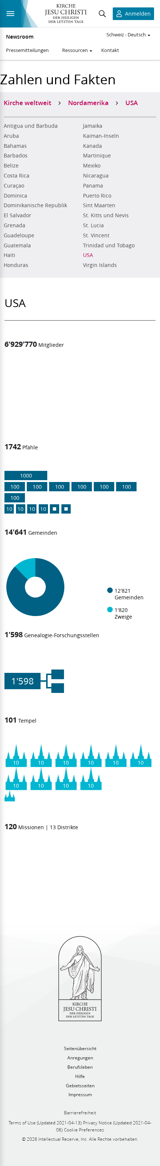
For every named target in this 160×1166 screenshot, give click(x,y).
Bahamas (15, 146)
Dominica (15, 195)
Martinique (97, 155)
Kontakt (110, 50)
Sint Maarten (99, 205)
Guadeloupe (19, 235)
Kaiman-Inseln (101, 136)
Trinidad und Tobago (109, 245)
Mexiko (91, 165)
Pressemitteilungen (27, 50)
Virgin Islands (100, 265)
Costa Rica (16, 175)
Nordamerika (88, 102)
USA (88, 255)
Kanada (92, 146)
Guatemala (17, 245)
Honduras (16, 265)
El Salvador (17, 215)
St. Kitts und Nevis (106, 215)
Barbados (16, 155)
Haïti (9, 255)
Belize (11, 165)
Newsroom (19, 36)
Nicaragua (96, 175)
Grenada (14, 225)
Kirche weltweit (27, 102)
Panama (93, 185)
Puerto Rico (97, 195)
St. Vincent (96, 235)
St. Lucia (93, 225)
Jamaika (92, 126)
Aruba (11, 136)
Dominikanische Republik (35, 205)
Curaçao (14, 185)
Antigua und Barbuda (31, 126)
